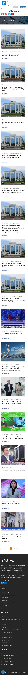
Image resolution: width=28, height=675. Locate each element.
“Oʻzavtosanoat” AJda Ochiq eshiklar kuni (12, 333)
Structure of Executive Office (9, 595)
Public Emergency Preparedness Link (10, 629)
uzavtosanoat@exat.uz (8, 664)
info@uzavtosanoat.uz (8, 661)
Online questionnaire (7, 637)
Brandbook (4, 624)
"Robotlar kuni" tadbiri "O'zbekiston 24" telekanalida (11, 537)
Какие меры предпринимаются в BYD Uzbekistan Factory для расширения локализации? (11, 157)
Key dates (4, 600)
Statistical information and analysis (10, 603)
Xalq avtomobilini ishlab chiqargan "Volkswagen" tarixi (13, 123)
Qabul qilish (23, 7)
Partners (4, 608)
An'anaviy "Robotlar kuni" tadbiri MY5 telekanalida (11, 504)
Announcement (5, 640)
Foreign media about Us (7, 632)
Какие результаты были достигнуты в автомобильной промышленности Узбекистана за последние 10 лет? (13, 300)
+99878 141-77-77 (7, 658)
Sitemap (4, 627)
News (3, 616)
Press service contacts (7, 622)
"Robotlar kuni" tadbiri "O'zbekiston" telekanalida (14, 470)
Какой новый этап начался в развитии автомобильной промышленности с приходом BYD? (13, 265)
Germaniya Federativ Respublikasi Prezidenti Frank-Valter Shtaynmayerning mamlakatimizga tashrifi (13, 89)
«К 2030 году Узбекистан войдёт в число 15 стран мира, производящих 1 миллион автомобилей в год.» (13, 192)
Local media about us (18, 51)
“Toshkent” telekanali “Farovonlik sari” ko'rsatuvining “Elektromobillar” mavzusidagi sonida (12, 403)
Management (5, 597)
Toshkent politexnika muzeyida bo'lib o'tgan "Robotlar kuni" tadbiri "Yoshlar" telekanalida (13, 437)
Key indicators (5, 605)
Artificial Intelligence (7, 645)
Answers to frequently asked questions (11, 619)
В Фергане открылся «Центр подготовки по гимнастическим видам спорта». (13, 54)
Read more (5, 59)
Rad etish (15, 7)
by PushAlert (4, 8)
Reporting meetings (6, 642)
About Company (5, 592)
